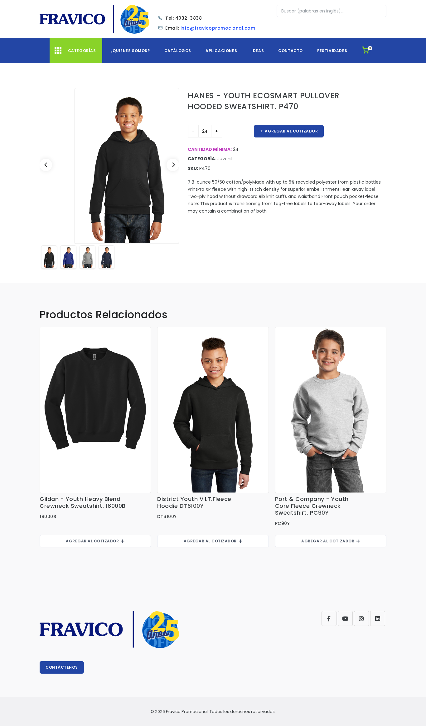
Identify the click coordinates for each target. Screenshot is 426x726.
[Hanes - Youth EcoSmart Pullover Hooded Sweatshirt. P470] (109, 166)
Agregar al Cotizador (291, 131)
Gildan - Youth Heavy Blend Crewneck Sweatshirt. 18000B (83, 502)
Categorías (82, 50)
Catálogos (177, 50)
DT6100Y (167, 516)
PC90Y (282, 523)
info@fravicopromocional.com (218, 28)
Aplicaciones (221, 50)
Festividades (332, 50)
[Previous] (46, 165)
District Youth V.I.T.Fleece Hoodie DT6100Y (194, 502)
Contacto (290, 50)
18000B (48, 516)
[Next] (173, 165)
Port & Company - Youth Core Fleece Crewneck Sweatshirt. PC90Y (312, 506)
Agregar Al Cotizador (93, 541)
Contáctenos (62, 667)
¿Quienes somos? (130, 50)
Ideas (257, 50)
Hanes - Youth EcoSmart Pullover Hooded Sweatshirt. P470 (264, 101)
